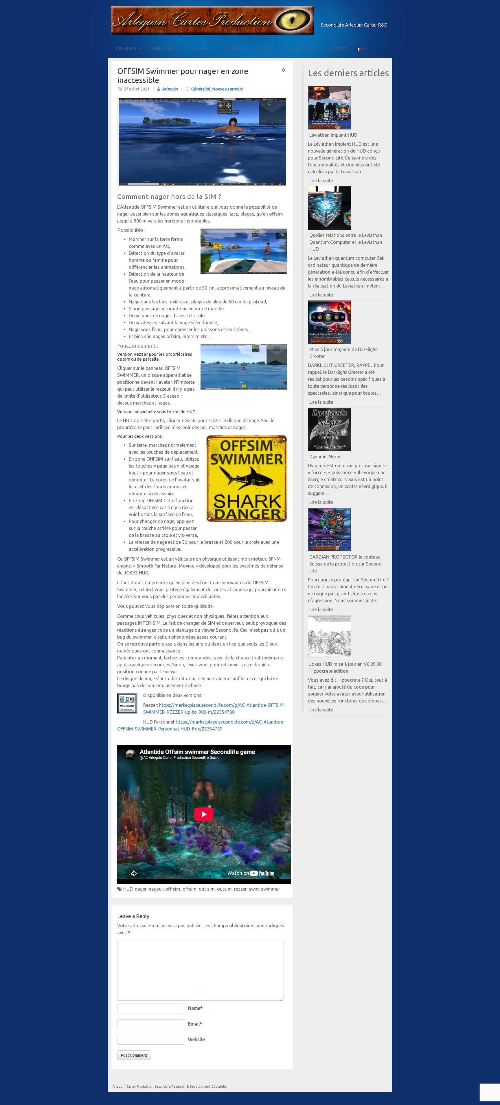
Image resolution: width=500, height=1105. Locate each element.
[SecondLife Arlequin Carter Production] (250, 20)
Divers (264, 48)
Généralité (200, 89)
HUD (128, 888)
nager (140, 888)
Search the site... (383, 48)
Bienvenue (125, 48)
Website (196, 1039)
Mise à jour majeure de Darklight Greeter (343, 353)
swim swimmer (264, 888)
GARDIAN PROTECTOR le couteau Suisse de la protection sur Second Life (345, 563)
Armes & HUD (162, 48)
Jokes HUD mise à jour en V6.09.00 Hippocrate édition (345, 667)
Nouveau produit (227, 89)
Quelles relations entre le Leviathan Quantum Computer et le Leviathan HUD (345, 242)
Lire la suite (331, 182)
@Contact (337, 48)
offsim (189, 888)
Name (195, 1008)
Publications (299, 48)
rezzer (240, 888)
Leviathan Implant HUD (333, 135)
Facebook (360, 16)
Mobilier (198, 48)
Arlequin (170, 89)
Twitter (368, 16)
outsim (224, 888)
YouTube (375, 16)
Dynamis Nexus (325, 456)
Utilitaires (233, 48)
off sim (172, 888)
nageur (156, 888)
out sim (207, 888)
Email (195, 1023)
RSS (383, 16)
